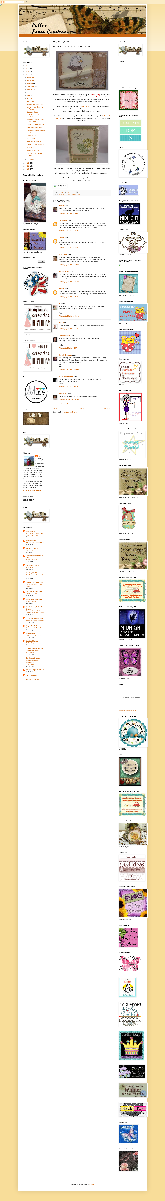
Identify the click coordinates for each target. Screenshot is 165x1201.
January (30, 159)
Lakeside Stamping (33, 565)
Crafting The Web (32, 573)
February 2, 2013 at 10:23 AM (69, 369)
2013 (28, 75)
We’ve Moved (30, 652)
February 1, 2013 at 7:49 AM (68, 230)
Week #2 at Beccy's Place (36, 125)
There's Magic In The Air (35, 670)
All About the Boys (31, 560)
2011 (28, 166)
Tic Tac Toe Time (31, 593)
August (30, 89)
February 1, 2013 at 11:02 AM (69, 297)
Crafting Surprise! (31, 643)
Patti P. (40, 456)
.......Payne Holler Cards (34, 618)
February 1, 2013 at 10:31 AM (69, 282)
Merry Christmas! (31, 601)
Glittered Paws (64, 271)
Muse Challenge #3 (34, 141)
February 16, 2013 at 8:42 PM (69, 399)
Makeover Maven (32, 679)
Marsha (61, 289)
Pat (60, 304)
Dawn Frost (63, 393)
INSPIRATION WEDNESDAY (35, 542)
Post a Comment (62, 404)
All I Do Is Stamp (32, 531)
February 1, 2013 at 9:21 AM (68, 248)
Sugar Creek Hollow (33, 626)
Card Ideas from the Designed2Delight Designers (33, 660)
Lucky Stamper (31, 675)
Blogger (92, 1184)
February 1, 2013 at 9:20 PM (68, 348)
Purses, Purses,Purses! (33, 635)
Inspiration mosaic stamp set (35, 620)
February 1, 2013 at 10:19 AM (69, 265)
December (31, 77)
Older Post (106, 408)
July (29, 92)
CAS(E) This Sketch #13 (35, 145)
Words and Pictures (66, 376)
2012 (28, 163)
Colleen (61, 237)
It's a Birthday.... (32, 139)
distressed (62, 194)
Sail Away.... (31, 148)
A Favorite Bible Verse (34, 128)
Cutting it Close (32, 112)
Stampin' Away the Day (34, 582)
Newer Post (57, 408)
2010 (28, 169)
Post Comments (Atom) (70, 412)
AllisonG (62, 205)
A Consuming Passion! (34, 599)
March (29, 98)
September (31, 86)
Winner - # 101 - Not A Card (34, 628)
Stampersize (30, 633)
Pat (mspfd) (63, 254)
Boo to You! (29, 550)
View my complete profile (32, 490)
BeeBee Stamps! (32, 641)
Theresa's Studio (32, 548)
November (31, 80)
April (29, 95)
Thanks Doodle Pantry (35, 104)
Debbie (61, 323)
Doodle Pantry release (73, 194)
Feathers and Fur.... (33, 136)
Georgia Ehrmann (65, 355)
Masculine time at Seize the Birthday (35, 121)
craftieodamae (31, 541)
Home (82, 408)
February (30, 101)
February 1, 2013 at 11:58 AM (69, 329)
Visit (128, 710)
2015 (28, 69)
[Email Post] (76, 192)
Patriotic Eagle (84, 106)
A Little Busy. (30, 567)
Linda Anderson (64, 336)
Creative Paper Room (34, 592)
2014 (28, 72)
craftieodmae (63, 220)
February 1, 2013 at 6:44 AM (68, 213)
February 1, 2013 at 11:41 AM (69, 316)
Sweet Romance (33, 151)
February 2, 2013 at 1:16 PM (68, 386)
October (30, 83)
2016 (28, 66)
